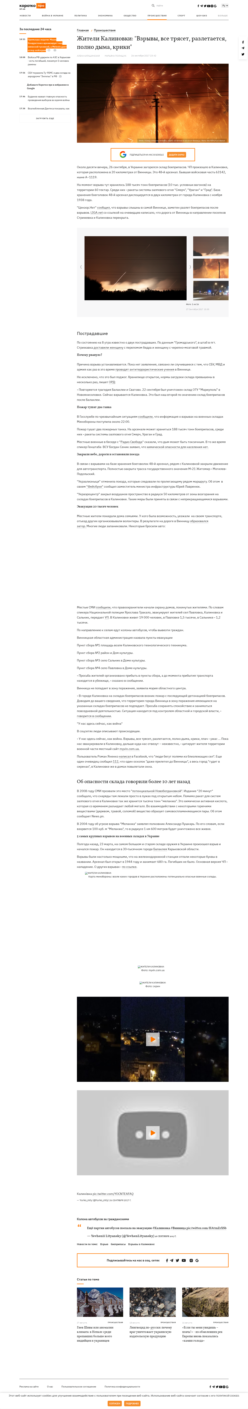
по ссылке (129, 867)
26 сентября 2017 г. (120, 1200)
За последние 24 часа (35, 29)
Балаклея (160, 849)
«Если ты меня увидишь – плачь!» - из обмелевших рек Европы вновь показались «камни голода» (202, 1334)
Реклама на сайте (29, 1386)
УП (107, 617)
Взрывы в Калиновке (141, 1244)
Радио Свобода (131, 442)
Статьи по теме (88, 1279)
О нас (50, 1386)
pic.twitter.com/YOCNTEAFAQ (113, 1194)
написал (125, 756)
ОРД (112, 382)
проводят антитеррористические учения (144, 369)
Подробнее (132, 1403)
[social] (198, 6)
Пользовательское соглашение (78, 1386)
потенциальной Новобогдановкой (156, 791)
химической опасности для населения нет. (178, 447)
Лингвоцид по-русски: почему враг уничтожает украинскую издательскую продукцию (151, 1332)
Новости (25, 15)
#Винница (178, 1228)
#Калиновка (161, 1228)
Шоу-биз (201, 15)
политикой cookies (227, 1396)
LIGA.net (97, 212)
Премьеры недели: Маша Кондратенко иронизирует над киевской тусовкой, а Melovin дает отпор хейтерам (47, 45)
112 (115, 761)
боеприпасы (118, 1244)
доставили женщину (108, 347)
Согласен (114, 1403)
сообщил (103, 207)
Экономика (105, 15)
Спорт (181, 15)
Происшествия (157, 15)
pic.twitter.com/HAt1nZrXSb (206, 1228)
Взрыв (104, 1244)
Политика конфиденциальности (122, 1386)
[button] (190, 267)
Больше (223, 15)
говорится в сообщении (94, 716)
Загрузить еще (45, 118)
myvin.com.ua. (130, 749)
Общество (130, 15)
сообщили (145, 417)
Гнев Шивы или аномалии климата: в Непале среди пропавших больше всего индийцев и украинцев (95, 1334)
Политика (80, 15)
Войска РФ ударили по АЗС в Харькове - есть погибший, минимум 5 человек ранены (49, 61)
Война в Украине (52, 15)
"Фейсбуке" (94, 486)
